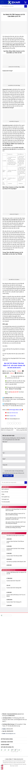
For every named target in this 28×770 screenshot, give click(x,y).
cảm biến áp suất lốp (16, 299)
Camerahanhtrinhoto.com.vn (9, 311)
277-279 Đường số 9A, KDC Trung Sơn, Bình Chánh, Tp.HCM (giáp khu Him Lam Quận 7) (14, 399)
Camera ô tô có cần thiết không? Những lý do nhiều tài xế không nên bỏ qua (15, 527)
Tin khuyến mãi (5, 499)
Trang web (5, 464)
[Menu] (2, 2)
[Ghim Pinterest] (17, 423)
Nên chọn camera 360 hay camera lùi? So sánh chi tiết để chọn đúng (15, 514)
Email (4, 458)
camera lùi (5, 285)
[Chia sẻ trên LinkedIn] (20, 423)
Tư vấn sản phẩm (6, 501)
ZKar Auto (21, 312)
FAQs (3, 494)
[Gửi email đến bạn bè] (15, 423)
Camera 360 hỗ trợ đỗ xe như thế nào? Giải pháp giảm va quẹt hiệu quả (16, 518)
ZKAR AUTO (11, 715)
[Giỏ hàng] (25, 2)
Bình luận (5, 441)
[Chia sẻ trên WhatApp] (8, 423)
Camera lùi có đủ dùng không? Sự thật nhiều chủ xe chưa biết (16, 510)
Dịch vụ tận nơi (5, 489)
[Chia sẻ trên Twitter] (13, 423)
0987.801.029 (17, 317)
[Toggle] (26, 739)
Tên (4, 452)
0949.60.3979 (8, 317)
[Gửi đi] (25, 6)
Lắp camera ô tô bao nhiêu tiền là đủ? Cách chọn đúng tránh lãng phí (16, 523)
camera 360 (8, 299)
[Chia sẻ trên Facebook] (10, 423)
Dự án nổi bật (5, 491)
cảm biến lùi (12, 285)
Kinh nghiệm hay (5, 496)
